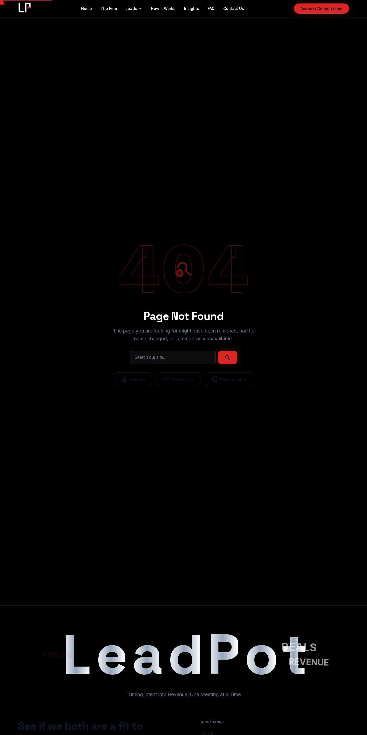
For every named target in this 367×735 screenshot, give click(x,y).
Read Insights (228, 379)
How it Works (163, 8)
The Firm (108, 8)
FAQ (211, 8)
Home (86, 8)
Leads (133, 8)
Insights (191, 8)
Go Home (133, 379)
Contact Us (233, 8)
